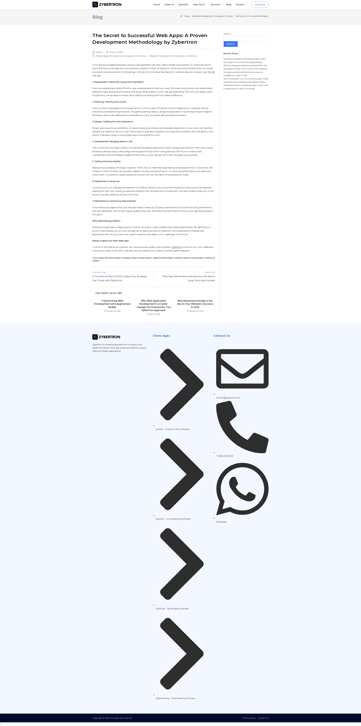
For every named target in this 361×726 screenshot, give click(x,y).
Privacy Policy (249, 718)
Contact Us (263, 718)
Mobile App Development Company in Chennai (121, 56)
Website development (141, 258)
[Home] (181, 16)
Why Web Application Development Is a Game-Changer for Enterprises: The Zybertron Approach (154, 305)
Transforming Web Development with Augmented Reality (112, 303)
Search (227, 34)
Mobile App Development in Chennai (114, 258)
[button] (0, 724)
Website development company (167, 258)
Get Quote (260, 4)
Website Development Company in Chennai (173, 56)
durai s (99, 52)
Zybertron (177, 247)
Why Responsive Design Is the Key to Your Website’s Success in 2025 (195, 303)
